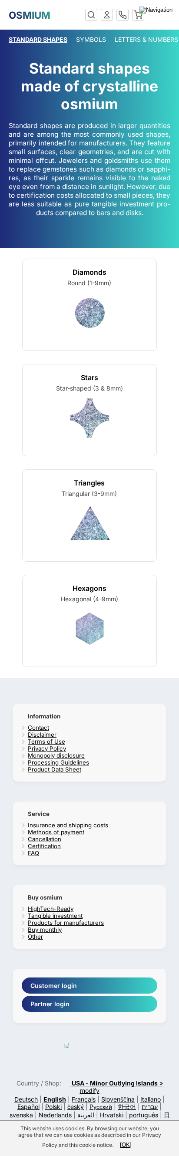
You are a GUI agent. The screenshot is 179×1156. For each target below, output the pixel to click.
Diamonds (89, 272)
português (143, 1115)
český (75, 1106)
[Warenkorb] (138, 15)
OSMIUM (29, 15)
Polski (53, 1106)
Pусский (101, 1106)
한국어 (127, 1106)
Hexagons (89, 588)
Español (28, 1106)
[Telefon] (122, 15)
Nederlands (55, 1115)
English (54, 1099)
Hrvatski (111, 1115)
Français (84, 1099)
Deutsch (26, 1099)
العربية (85, 1115)
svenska (21, 1115)
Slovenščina (118, 1099)
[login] (107, 15)
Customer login (53, 985)
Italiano (150, 1099)
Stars (89, 377)
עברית (150, 1106)
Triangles (89, 483)
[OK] (126, 1145)
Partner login (50, 1004)
